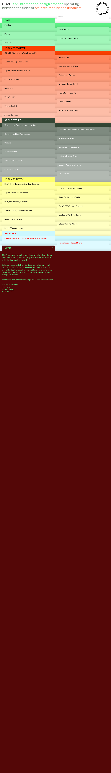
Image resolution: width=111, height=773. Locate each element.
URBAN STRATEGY (14, 179)
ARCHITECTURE (12, 120)
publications (14, 267)
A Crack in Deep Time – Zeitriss (17, 62)
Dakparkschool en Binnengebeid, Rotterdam (77, 130)
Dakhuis (7, 143)
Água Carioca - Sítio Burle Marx (17, 71)
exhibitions (28, 267)
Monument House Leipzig (69, 147)
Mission (7, 25)
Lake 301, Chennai (11, 80)
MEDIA (7, 248)
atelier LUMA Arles (66, 138)
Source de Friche (11, 115)
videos (12, 265)
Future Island (64, 57)
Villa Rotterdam (10, 152)
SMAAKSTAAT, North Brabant (71, 206)
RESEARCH (10, 233)
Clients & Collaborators (68, 38)
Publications (9, 289)
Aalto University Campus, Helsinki (18, 211)
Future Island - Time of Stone (70, 243)
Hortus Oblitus (65, 102)
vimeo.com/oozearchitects (42, 280)
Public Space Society (67, 93)
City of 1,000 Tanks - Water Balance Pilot (21, 53)
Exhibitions (8, 292)
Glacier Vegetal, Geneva (69, 224)
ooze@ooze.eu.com (10, 275)
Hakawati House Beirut (68, 156)
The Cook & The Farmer (68, 111)
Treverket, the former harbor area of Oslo (21, 125)
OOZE (7, 20)
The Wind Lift (9, 97)
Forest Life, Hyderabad (13, 219)
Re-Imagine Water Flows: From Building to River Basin (26, 238)
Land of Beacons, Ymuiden (15, 228)
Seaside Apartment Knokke (70, 165)
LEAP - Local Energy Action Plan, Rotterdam (22, 184)
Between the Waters (67, 75)
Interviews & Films (11, 285)
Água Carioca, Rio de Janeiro (16, 193)
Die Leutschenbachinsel (68, 84)
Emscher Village (11, 169)
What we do (64, 30)
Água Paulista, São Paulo (69, 197)
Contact (7, 43)
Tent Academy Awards (13, 160)
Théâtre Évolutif (10, 106)
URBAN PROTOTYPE (15, 48)
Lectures (7, 287)
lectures (5, 267)
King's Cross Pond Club (68, 66)
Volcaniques (64, 174)
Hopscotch (8, 88)
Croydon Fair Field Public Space (17, 134)
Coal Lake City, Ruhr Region (70, 215)
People (7, 34)
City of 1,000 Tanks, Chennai (70, 188)
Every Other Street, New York (16, 202)
